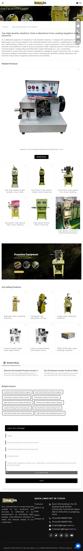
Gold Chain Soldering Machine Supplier (48, 392)
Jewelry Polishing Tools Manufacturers (17, 408)
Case (36, 511)
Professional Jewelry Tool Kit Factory (46, 397)
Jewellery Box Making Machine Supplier (17, 392)
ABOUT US (39, 508)
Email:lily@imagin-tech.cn (63, 525)
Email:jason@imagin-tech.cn (64, 529)
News (36, 515)
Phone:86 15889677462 (62, 522)
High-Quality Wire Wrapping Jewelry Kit (50, 413)
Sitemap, (55, 548)
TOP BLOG (62, 548)
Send (41, 481)
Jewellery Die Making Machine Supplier (49, 403)
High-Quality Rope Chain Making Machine (18, 413)
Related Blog (13, 363)
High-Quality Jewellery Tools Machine (25, 27)
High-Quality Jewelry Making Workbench (17, 403)
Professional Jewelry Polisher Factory (16, 397)
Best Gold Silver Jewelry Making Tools (47, 408)
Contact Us (39, 519)
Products (38, 504)
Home (6, 27)
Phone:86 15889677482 (62, 518)
